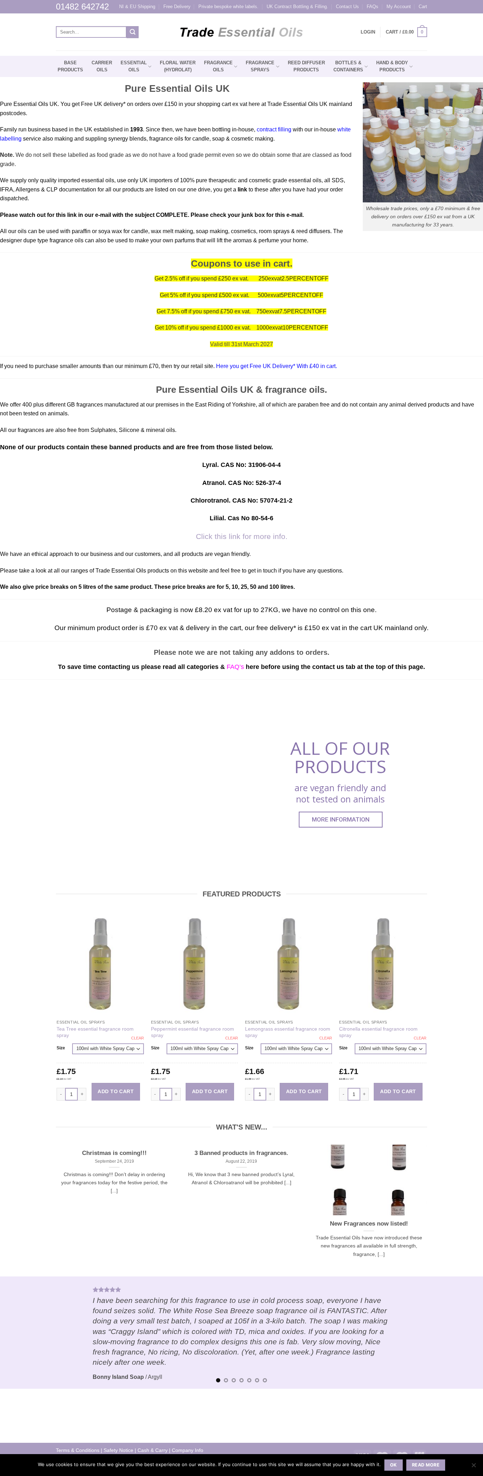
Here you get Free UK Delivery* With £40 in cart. (276, 366)
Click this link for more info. (241, 536)
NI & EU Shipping (137, 6)
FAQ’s (235, 666)
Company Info (187, 1450)
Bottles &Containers (348, 66)
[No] (473, 1467)
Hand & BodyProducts (392, 66)
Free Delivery (177, 6)
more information (340, 819)
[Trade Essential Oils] (241, 32)
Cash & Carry (153, 1450)
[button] (406, 32)
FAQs (372, 6)
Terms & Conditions (77, 1450)
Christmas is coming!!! (114, 1153)
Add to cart (116, 1091)
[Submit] (133, 32)
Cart (423, 6)
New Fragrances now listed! (369, 1223)
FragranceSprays (260, 66)
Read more (426, 1465)
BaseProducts (70, 66)
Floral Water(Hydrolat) (178, 66)
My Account (398, 6)
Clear (137, 1038)
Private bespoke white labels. (228, 6)
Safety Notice (118, 1450)
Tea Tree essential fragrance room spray (95, 1032)
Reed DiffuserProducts (306, 66)
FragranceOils (218, 66)
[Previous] (18, 1332)
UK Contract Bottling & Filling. (297, 6)
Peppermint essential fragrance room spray (192, 1032)
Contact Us (347, 6)
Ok (393, 1465)
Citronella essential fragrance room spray (378, 1032)
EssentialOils (134, 66)
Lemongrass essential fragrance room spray (287, 1032)
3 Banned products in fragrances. (241, 1153)
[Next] (464, 1332)
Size (61, 1048)
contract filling (274, 129)
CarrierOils (102, 66)
